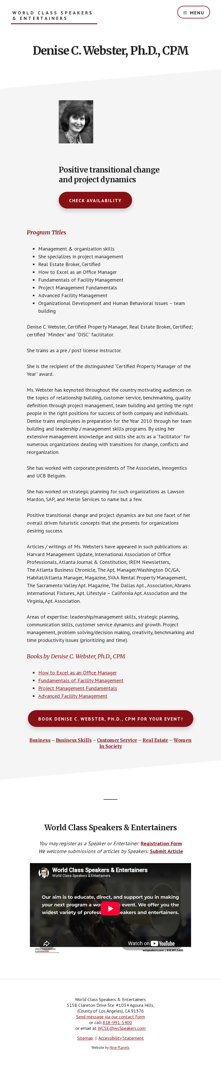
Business (39, 740)
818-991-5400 (117, 1022)
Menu (197, 13)
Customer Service (117, 740)
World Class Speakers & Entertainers (52, 15)
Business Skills (74, 740)
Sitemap (85, 1038)
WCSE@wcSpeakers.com (122, 1028)
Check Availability (95, 200)
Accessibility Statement (121, 1038)
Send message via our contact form (110, 1016)
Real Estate (155, 740)
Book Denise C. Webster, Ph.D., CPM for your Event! (110, 719)
